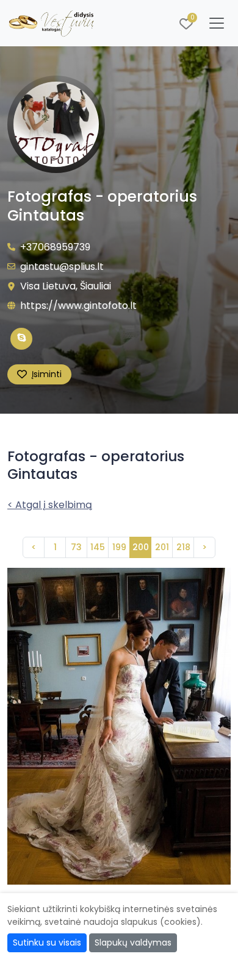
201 (162, 547)
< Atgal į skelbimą (49, 505)
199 (119, 547)
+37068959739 (55, 247)
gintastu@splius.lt (62, 267)
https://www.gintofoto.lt (78, 306)
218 (183, 547)
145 (97, 547)
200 (140, 547)
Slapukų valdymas (133, 942)
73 (76, 547)
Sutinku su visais (47, 942)
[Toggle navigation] (217, 23)
